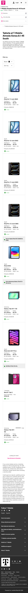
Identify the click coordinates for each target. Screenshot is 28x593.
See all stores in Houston (14, 458)
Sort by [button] (8, 66)
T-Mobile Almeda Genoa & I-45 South (13, 26)
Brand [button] (5, 61)
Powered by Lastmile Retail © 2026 (14, 590)
